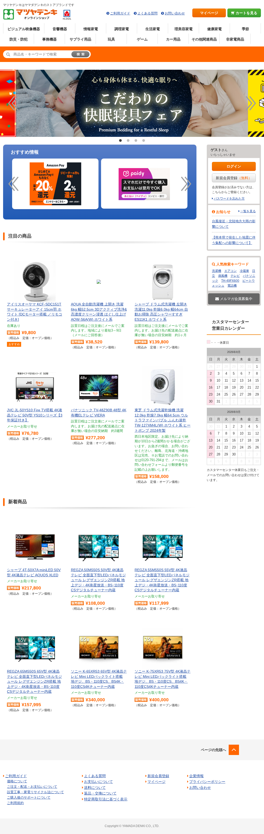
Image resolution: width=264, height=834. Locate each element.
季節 (245, 29)
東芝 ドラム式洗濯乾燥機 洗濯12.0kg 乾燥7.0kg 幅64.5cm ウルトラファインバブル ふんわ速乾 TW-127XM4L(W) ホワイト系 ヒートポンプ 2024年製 (163, 420)
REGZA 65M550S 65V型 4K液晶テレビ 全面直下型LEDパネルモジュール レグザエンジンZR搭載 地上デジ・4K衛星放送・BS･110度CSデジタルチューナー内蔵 (34, 681)
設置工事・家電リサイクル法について (35, 792)
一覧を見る (248, 211)
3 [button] (135, 140)
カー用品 (173, 39)
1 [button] (120, 140)
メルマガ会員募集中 (235, 299)
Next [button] (251, 103)
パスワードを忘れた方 (229, 198)
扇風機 (222, 276)
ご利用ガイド (120, 13)
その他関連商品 (204, 39)
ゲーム (142, 39)
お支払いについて (98, 782)
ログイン (234, 166)
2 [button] (128, 140)
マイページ (209, 13)
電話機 (232, 285)
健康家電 (214, 29)
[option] (132, 103)
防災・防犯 (19, 39)
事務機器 (49, 39)
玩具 (111, 39)
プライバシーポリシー (207, 782)
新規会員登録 (234, 178)
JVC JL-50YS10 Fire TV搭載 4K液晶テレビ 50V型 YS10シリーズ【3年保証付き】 (34, 415)
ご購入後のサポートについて (29, 797)
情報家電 (91, 29)
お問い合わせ (175, 13)
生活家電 (152, 29)
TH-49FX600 (230, 280)
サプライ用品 (80, 39)
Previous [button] (13, 103)
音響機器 (60, 29)
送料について (95, 787)
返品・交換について (100, 793)
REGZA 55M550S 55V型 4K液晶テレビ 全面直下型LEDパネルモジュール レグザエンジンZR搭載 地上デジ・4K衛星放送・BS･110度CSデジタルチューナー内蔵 (162, 580)
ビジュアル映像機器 (23, 29)
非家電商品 (235, 39)
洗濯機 (216, 271)
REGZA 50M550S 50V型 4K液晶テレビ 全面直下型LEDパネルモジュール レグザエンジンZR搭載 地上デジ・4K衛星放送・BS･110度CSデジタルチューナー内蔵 (98, 580)
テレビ (235, 276)
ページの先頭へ (213, 750)
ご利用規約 (15, 803)
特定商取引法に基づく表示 (105, 799)
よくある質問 (147, 13)
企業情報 (196, 776)
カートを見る (246, 13)
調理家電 (121, 29)
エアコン (230, 271)
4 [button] (143, 140)
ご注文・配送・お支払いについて (32, 787)
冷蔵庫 (244, 271)
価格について (17, 781)
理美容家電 (184, 29)
